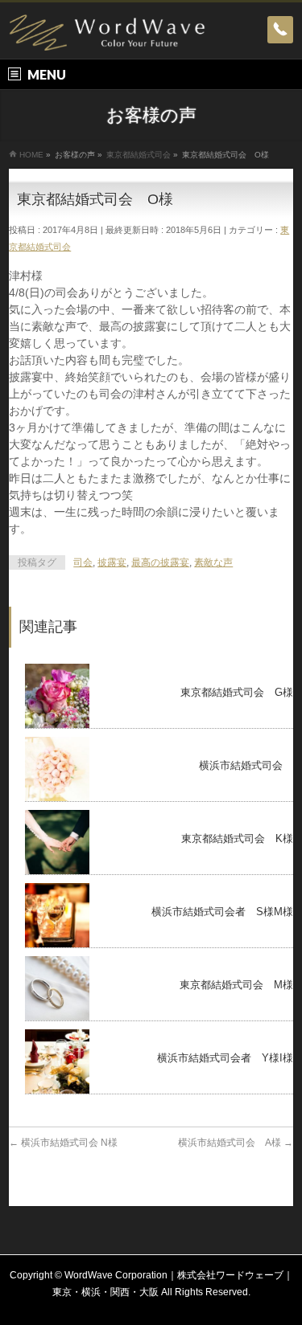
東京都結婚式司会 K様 (237, 838)
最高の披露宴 (160, 562)
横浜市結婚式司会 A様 (235, 1142)
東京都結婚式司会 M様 (236, 985)
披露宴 (111, 562)
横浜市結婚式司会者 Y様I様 (225, 1058)
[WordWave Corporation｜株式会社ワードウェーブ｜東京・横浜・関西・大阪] (107, 32)
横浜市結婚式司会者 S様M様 (222, 912)
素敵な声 (213, 562)
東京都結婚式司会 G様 (236, 692)
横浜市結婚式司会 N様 (63, 1142)
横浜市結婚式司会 (246, 765)
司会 (83, 562)
